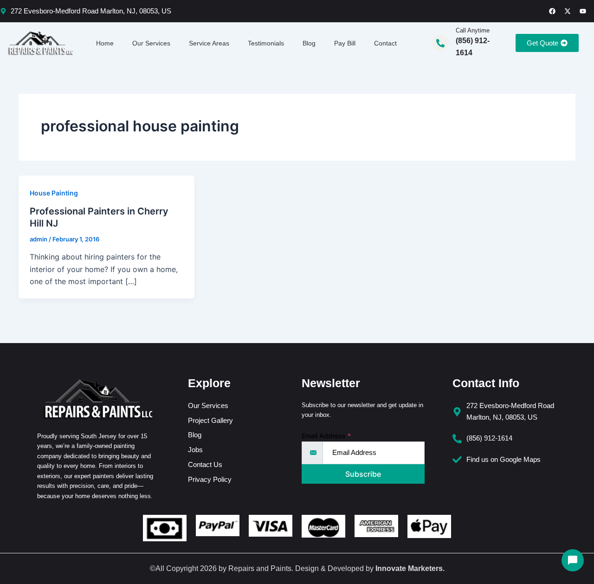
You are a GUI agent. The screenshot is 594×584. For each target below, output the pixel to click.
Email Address (326, 436)
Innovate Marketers (409, 568)
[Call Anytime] (440, 43)
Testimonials (266, 43)
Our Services (151, 43)
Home (105, 43)
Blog (309, 43)
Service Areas (209, 43)
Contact (385, 43)
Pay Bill (344, 43)
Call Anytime (473, 30)
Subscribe (363, 474)
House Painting (54, 193)
